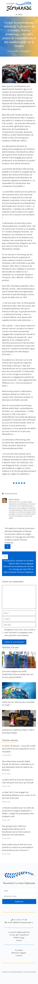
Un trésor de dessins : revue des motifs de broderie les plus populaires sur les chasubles (18, 749)
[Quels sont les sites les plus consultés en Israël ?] (19, 697)
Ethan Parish (25, 51)
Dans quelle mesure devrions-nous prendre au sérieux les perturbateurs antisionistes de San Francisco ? (17, 847)
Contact (19, 955)
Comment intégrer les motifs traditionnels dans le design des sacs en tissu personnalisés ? (18, 674)
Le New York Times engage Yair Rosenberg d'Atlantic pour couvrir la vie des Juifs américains (18, 795)
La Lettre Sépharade (14, 972)
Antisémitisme (11, 493)
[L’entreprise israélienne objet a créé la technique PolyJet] (19, 725)
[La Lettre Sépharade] (19, 6)
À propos (19, 950)
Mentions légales (19, 953)
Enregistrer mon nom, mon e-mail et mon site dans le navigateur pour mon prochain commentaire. (19, 632)
